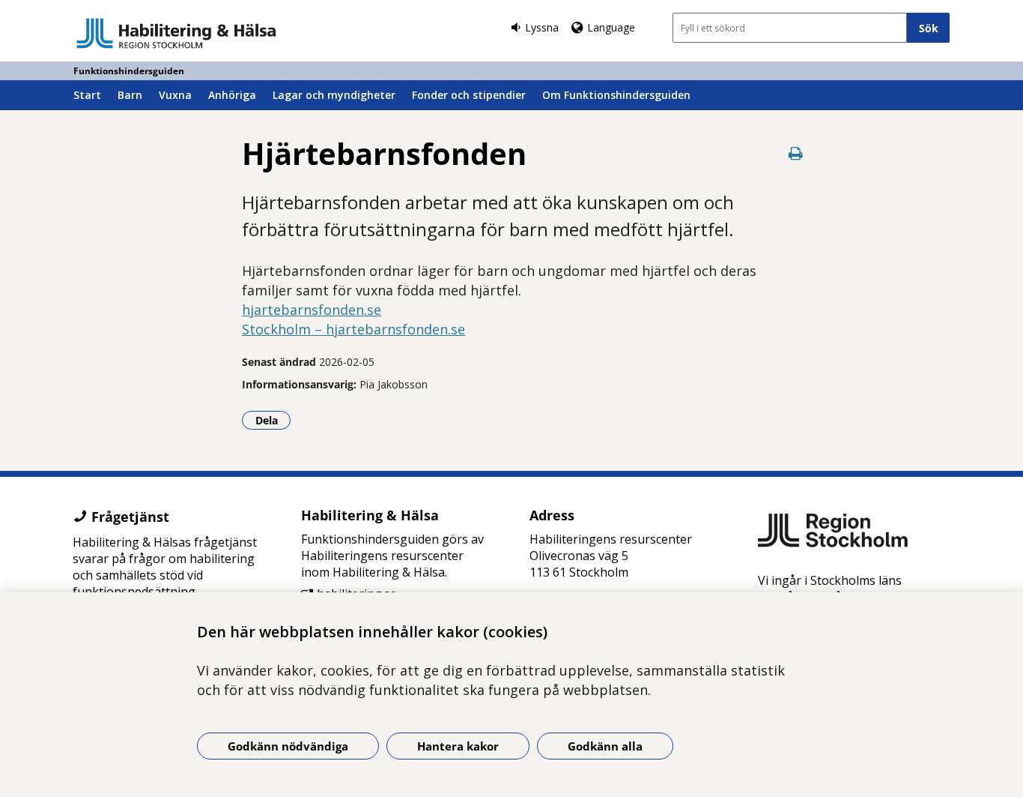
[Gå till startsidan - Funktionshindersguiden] (176, 33)
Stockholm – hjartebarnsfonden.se (353, 329)
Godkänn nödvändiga (288, 746)
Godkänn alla (605, 746)
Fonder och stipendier (469, 95)
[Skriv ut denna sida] (796, 153)
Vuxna (175, 95)
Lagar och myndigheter (334, 95)
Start (87, 95)
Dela (273, 419)
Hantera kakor (458, 746)
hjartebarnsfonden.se (311, 310)
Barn (130, 95)
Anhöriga (232, 95)
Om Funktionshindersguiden (616, 95)
